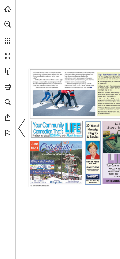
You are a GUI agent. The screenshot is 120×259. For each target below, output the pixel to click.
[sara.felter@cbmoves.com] (93, 169)
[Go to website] (74, 135)
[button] (7, 24)
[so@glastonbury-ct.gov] (72, 87)
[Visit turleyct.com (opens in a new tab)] (7, 9)
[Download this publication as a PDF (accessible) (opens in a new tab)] (7, 71)
